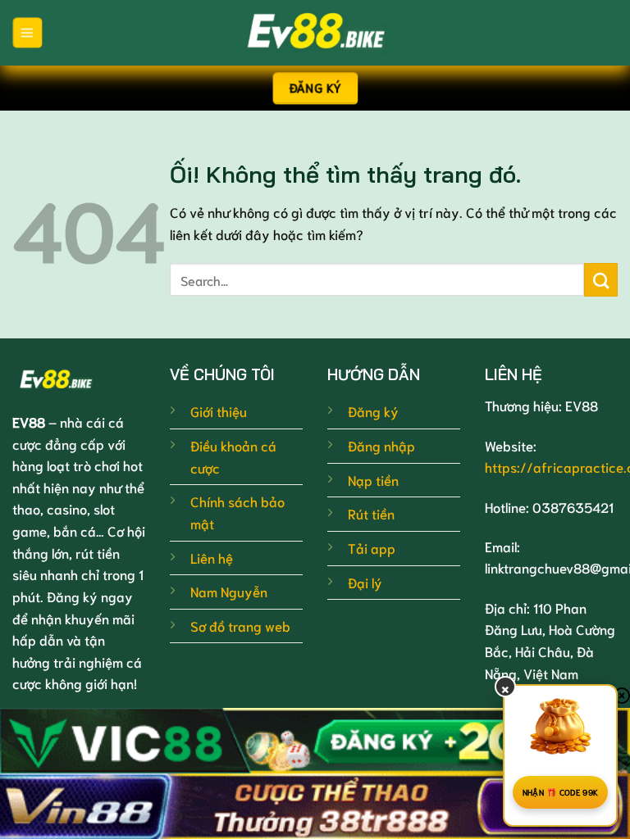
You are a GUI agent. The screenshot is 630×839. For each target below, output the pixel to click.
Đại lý (365, 582)
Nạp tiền (373, 479)
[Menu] (27, 33)
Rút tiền (371, 513)
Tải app (371, 547)
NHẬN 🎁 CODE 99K (561, 792)
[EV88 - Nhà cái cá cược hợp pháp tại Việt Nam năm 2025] (315, 33)
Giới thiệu (218, 411)
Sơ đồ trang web (240, 625)
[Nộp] (601, 280)
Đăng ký (373, 411)
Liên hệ (211, 557)
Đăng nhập (381, 445)
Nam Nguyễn (228, 591)
